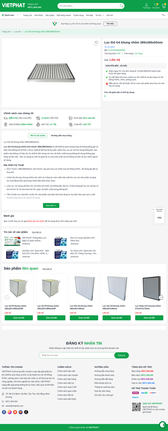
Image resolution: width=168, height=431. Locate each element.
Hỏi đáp (89, 15)
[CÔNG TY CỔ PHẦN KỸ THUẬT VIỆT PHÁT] (13, 6)
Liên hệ (109, 15)
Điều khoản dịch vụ (102, 383)
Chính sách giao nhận (67, 391)
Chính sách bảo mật (66, 371)
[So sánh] (134, 47)
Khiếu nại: (142, 379)
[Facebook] (4, 412)
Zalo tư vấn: (143, 383)
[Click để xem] (51, 71)
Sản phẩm (49, 15)
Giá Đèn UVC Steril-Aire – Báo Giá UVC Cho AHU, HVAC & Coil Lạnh (35, 253)
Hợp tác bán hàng (102, 391)
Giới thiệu (38, 15)
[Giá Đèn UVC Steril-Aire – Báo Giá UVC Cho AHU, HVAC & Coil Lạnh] (12, 254)
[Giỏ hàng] (163, 5)
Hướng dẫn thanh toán (104, 375)
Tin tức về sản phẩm (16, 232)
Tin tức (98, 15)
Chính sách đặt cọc (65, 383)
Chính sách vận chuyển (67, 375)
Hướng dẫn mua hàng (104, 371)
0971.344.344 (12, 401)
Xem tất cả (36, 232)
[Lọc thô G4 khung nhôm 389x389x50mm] (159, 217)
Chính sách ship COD (66, 387)
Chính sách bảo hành (66, 399)
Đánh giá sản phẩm (36, 221)
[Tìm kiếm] (121, 6)
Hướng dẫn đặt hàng (103, 379)
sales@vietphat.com (14, 406)
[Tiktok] (26, 412)
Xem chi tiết (18, 318)
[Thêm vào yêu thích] (96, 42)
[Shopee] (15, 412)
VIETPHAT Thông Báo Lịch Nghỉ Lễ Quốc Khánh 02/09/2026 (34, 240)
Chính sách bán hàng (66, 379)
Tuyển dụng (78, 15)
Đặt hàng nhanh (64, 15)
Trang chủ (27, 15)
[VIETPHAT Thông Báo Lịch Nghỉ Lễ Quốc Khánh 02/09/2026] (12, 241)
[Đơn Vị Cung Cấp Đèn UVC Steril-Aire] (60, 241)
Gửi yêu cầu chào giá (103, 395)
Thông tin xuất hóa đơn (104, 387)
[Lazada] (20, 412)
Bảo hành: (142, 375)
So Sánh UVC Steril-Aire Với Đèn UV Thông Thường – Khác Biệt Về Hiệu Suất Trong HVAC (84, 253)
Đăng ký (121, 355)
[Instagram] (9, 412)
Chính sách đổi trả (65, 395)
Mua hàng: (142, 371)
